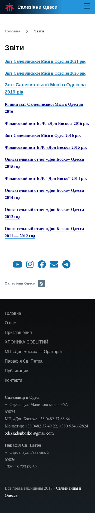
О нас (10, 323)
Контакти (13, 380)
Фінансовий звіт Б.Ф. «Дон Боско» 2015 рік (46, 147)
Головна (12, 31)
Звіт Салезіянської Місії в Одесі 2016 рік (43, 135)
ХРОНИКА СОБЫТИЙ (26, 342)
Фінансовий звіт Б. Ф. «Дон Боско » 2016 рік (47, 123)
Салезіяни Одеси (37, 7)
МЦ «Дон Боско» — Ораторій (33, 351)
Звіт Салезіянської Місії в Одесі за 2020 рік (45, 73)
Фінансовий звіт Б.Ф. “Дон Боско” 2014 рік (46, 178)
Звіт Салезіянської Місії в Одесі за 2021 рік (45, 61)
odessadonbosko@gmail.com (29, 433)
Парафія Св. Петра (23, 361)
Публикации (16, 370)
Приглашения (18, 332)
